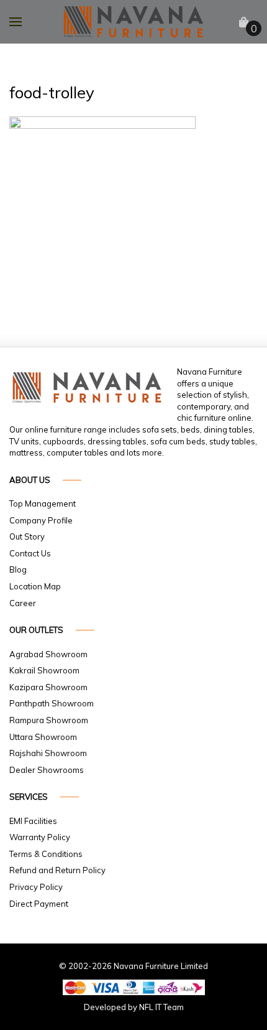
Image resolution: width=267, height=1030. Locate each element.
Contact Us (30, 553)
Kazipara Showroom (48, 687)
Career (22, 603)
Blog (18, 569)
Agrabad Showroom (48, 654)
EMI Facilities (33, 821)
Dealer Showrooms (46, 770)
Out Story (27, 536)
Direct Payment (38, 904)
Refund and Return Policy (57, 870)
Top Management (42, 503)
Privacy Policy (36, 887)
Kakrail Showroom (44, 670)
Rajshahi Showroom (48, 753)
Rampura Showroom (48, 720)
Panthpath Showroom (51, 703)
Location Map (35, 586)
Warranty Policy (39, 837)
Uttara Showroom (43, 737)
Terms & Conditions (46, 854)
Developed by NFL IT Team (134, 1007)
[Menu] (15, 21)
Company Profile (41, 520)
